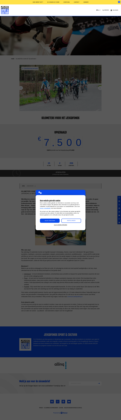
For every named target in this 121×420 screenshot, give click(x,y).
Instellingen (71, 220)
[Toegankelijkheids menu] (119, 2)
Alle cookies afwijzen (60, 224)
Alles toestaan (50, 220)
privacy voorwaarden (45, 208)
